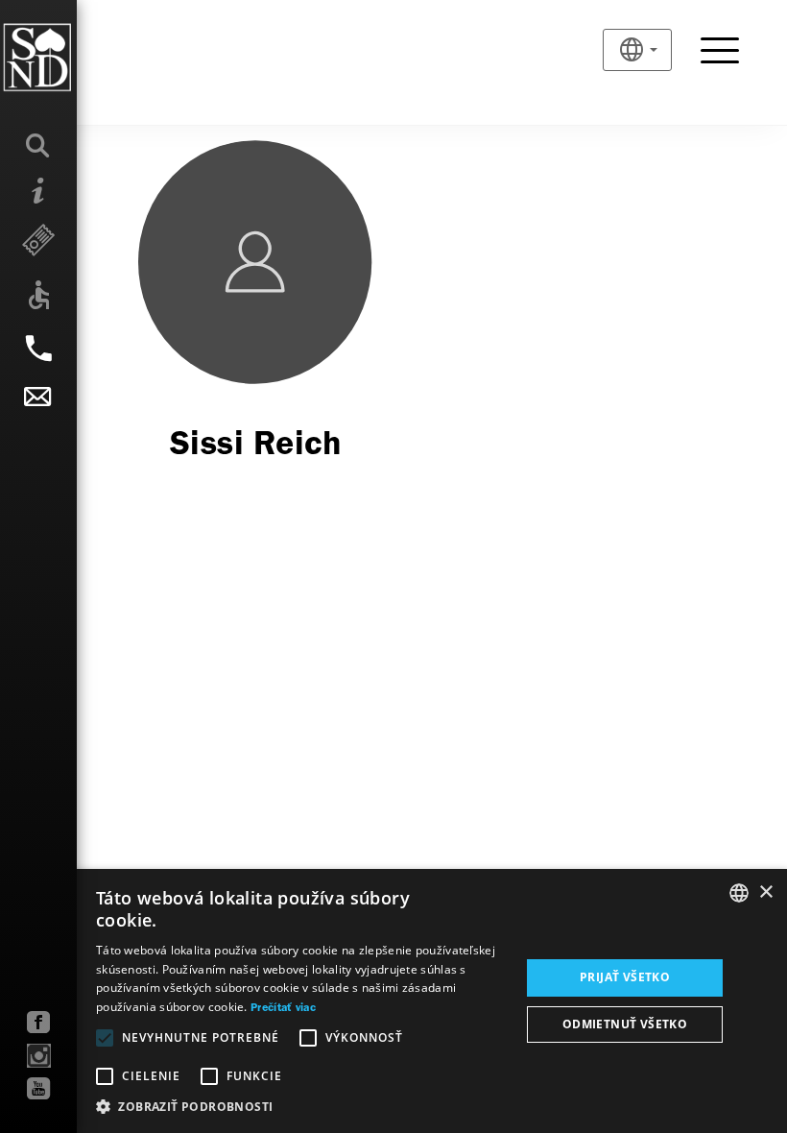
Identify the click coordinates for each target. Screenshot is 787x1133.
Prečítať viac (283, 1008)
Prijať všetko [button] (625, 977)
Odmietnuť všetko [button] (624, 1024)
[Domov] (76, 57)
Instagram (39, 1056)
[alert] (393, 1001)
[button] (302, 1107)
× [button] (765, 892)
